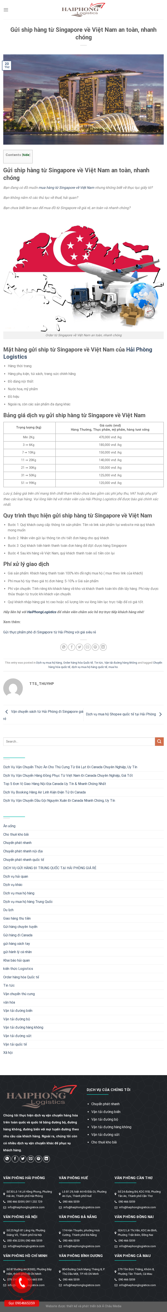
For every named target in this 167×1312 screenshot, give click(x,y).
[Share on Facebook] (71, 647)
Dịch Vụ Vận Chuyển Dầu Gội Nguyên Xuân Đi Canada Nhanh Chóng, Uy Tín (59, 800)
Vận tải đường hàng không (120, 662)
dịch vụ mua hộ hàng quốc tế (89, 667)
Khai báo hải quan (16, 960)
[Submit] (159, 741)
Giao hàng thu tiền (17, 918)
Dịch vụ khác (12, 885)
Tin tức (98, 662)
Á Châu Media (111, 1306)
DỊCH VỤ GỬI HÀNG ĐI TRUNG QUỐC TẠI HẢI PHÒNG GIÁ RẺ (49, 868)
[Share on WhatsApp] (63, 647)
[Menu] (5, 9)
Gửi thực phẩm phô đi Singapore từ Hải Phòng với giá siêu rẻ (49, 632)
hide (26, 155)
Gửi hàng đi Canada (17, 935)
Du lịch (8, 910)
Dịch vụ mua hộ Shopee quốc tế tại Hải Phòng (121, 714)
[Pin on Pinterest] (95, 647)
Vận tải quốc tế (15, 1044)
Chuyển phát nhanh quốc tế (23, 860)
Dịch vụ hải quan (15, 876)
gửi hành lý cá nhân (17, 952)
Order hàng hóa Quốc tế (78, 662)
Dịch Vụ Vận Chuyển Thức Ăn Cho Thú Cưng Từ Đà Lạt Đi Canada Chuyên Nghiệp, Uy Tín (70, 767)
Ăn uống (9, 826)
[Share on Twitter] (79, 647)
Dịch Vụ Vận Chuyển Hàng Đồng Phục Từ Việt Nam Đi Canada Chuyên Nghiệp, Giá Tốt (68, 775)
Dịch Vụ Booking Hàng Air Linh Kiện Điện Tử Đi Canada (44, 792)
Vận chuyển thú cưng (19, 994)
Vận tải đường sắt (17, 1036)
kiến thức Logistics (18, 969)
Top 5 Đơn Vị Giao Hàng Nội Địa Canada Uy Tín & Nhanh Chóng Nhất (54, 784)
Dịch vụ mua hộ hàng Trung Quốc (28, 902)
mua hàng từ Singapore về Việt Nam (66, 188)
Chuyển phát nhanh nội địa (23, 851)
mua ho (113, 667)
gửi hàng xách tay (16, 944)
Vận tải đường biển (17, 1011)
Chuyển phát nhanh (17, 843)
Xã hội (8, 1053)
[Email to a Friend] (87, 647)
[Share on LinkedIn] (103, 647)
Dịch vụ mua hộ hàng (49, 662)
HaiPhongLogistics (41, 612)
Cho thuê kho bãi (16, 834)
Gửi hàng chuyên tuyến (20, 927)
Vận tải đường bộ (16, 1019)
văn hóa (9, 1002)
